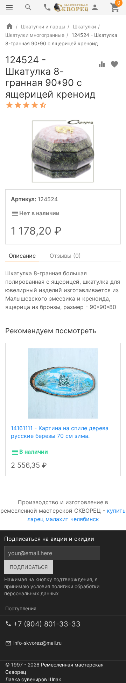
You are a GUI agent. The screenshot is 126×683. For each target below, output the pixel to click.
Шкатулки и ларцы (43, 26)
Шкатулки (84, 26)
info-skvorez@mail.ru (37, 643)
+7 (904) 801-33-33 (46, 624)
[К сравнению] (102, 64)
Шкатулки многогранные (34, 35)
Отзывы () (65, 255)
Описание (22, 255)
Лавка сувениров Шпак (33, 679)
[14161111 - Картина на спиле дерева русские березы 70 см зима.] (63, 382)
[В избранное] (114, 64)
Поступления (20, 608)
